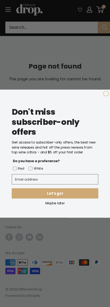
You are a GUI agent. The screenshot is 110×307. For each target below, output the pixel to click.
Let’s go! (55, 193)
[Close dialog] (105, 93)
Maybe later (55, 202)
